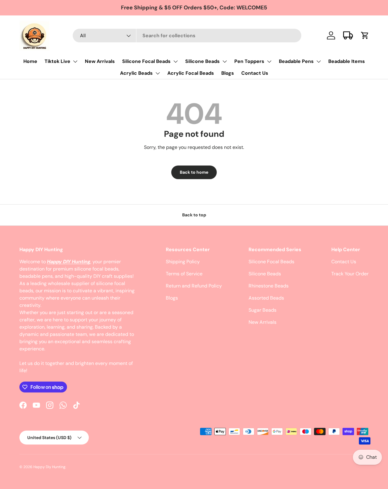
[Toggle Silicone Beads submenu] (224, 61)
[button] (365, 35)
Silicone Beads (202, 61)
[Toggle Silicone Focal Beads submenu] (175, 61)
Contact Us (254, 73)
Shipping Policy (183, 261)
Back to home (194, 172)
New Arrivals (100, 61)
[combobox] (187, 35)
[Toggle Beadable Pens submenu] (318, 61)
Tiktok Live (57, 61)
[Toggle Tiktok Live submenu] (75, 61)
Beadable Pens (296, 61)
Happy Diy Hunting (49, 466)
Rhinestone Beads (269, 286)
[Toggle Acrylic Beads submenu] (157, 73)
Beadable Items (346, 61)
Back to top (194, 215)
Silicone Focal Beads (146, 61)
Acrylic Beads (136, 73)
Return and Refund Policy (194, 286)
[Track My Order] (348, 35)
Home (30, 61)
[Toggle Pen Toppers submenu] (269, 61)
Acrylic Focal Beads (190, 73)
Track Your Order (350, 274)
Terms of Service (184, 274)
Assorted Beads (266, 298)
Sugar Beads (262, 310)
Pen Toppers (249, 61)
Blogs (227, 73)
